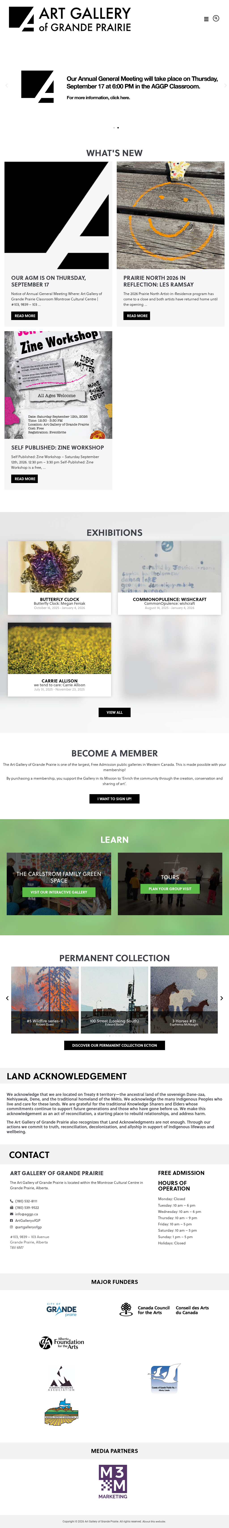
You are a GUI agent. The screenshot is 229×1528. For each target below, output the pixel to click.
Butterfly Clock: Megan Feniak (59, 603)
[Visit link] (44, 1000)
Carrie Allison (60, 680)
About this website (153, 1521)
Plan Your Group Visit (170, 888)
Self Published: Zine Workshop (57, 447)
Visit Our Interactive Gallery (59, 892)
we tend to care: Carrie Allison (59, 685)
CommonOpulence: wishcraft (169, 599)
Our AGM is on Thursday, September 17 (48, 281)
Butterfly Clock (59, 599)
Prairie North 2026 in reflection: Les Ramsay (158, 281)
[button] (206, 19)
